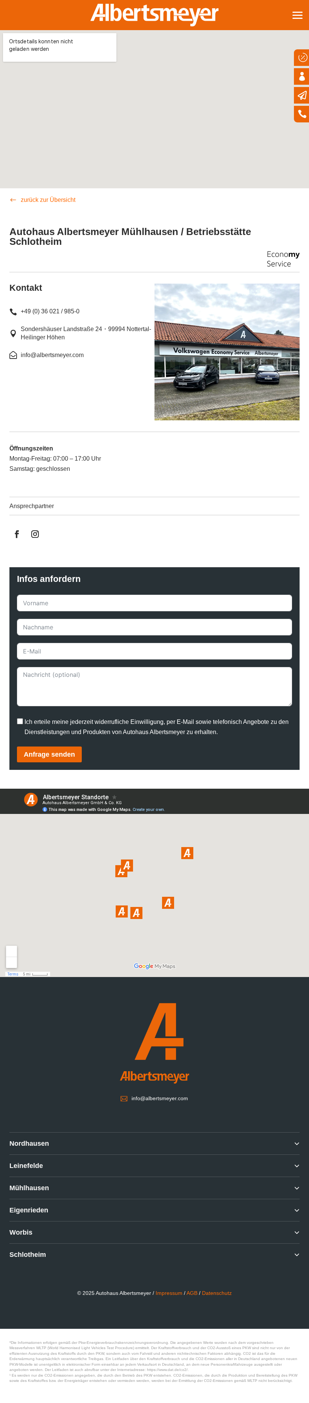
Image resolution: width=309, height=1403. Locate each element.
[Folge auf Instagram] (35, 534)
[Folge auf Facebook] (16, 534)
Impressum (169, 1293)
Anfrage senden (49, 754)
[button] (297, 14)
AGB (192, 1293)
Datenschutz (217, 1293)
